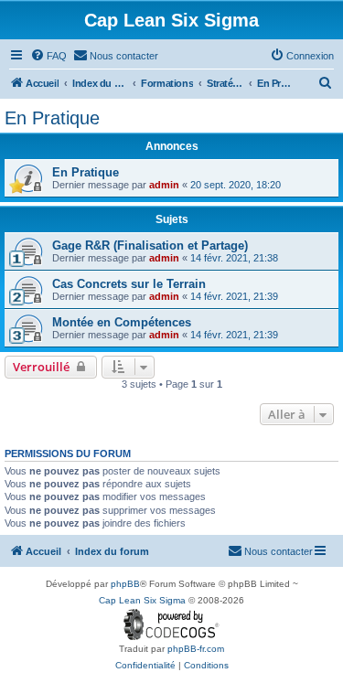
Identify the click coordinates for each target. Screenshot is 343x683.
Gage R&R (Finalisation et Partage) (150, 245)
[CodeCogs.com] (171, 625)
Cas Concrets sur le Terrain (129, 284)
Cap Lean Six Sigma (142, 600)
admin (164, 184)
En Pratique (52, 118)
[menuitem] (48, 56)
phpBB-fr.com (195, 649)
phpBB (125, 584)
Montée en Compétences (121, 322)
